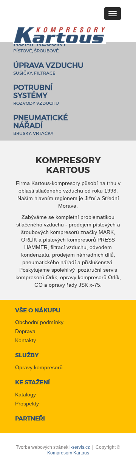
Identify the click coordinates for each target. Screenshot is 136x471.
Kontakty (25, 340)
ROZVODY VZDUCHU (36, 96)
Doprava (25, 331)
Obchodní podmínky (39, 322)
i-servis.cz (80, 447)
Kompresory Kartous (68, 453)
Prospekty (27, 404)
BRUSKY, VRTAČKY (40, 126)
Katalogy (25, 394)
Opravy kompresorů (39, 367)
